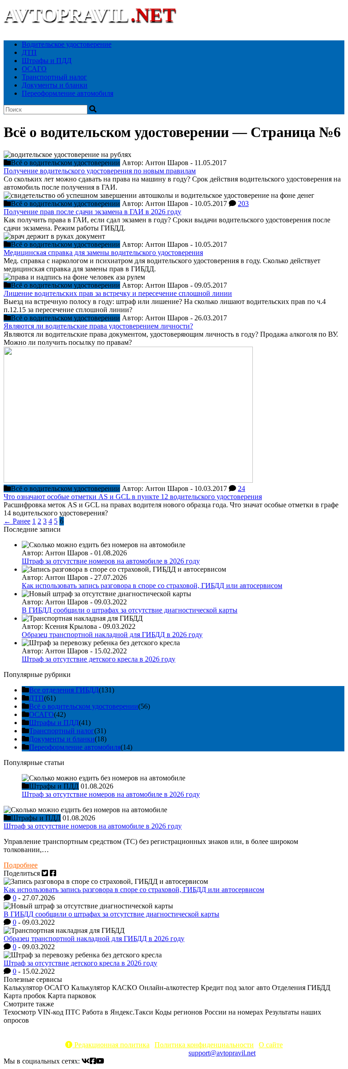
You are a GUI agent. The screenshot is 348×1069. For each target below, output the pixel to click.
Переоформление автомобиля (67, 93)
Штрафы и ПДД (47, 60)
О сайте (271, 1045)
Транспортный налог (54, 77)
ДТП (29, 52)
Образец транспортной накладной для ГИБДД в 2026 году (112, 634)
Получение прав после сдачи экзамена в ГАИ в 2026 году (92, 212)
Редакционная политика (111, 1045)
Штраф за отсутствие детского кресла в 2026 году (98, 659)
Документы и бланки (54, 85)
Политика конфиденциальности (204, 1045)
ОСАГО (34, 69)
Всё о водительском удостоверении (83, 706)
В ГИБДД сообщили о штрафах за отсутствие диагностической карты (129, 610)
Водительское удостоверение (66, 44)
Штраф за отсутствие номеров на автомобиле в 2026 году (111, 561)
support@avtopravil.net (222, 1053)
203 (243, 203)
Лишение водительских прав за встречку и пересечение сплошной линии (118, 293)
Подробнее (21, 865)
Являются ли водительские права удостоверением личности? (98, 326)
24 (241, 488)
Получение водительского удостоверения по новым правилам (100, 171)
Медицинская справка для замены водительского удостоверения (103, 252)
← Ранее (17, 521)
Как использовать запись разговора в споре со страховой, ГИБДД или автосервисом (152, 585)
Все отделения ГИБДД (64, 690)
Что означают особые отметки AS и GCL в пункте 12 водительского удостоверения (133, 496)
